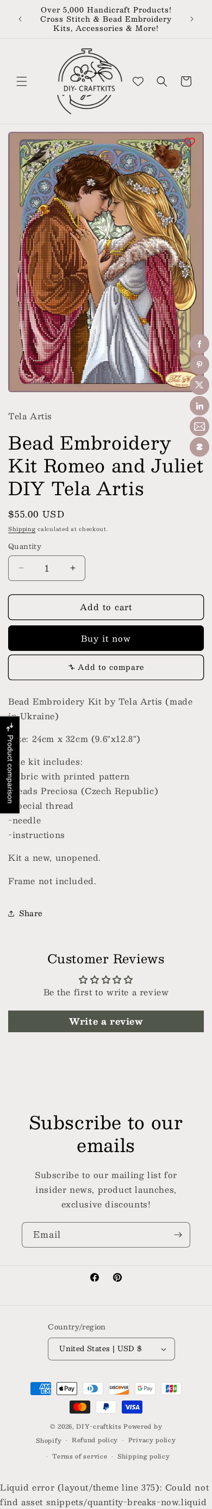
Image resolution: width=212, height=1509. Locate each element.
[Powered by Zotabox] (199, 447)
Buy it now (106, 638)
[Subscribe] (178, 1235)
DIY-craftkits (98, 1426)
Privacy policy (152, 1440)
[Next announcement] (192, 19)
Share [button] (31, 912)
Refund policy (95, 1440)
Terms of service (79, 1456)
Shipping (22, 528)
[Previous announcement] (20, 19)
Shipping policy (143, 1456)
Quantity (24, 546)
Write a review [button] (105, 1021)
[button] (22, 81)
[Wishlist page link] (138, 81)
